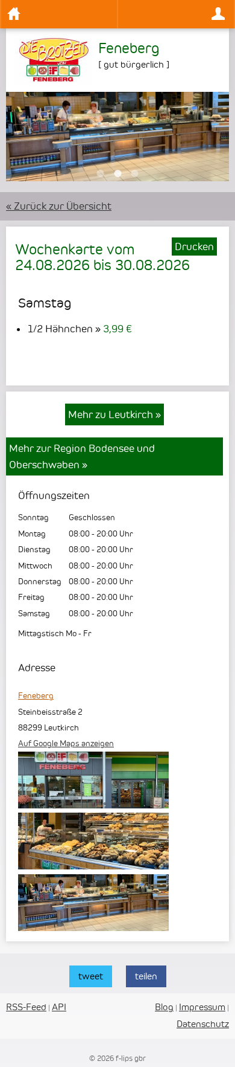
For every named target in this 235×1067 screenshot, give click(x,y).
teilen (146, 976)
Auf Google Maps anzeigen (66, 743)
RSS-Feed (26, 1007)
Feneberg (36, 695)
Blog (164, 1007)
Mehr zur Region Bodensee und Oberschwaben (82, 456)
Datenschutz (203, 1024)
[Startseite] (59, 14)
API (59, 1007)
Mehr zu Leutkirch (114, 414)
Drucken (194, 246)
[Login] (176, 14)
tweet (90, 976)
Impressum (202, 1007)
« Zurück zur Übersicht (58, 206)
